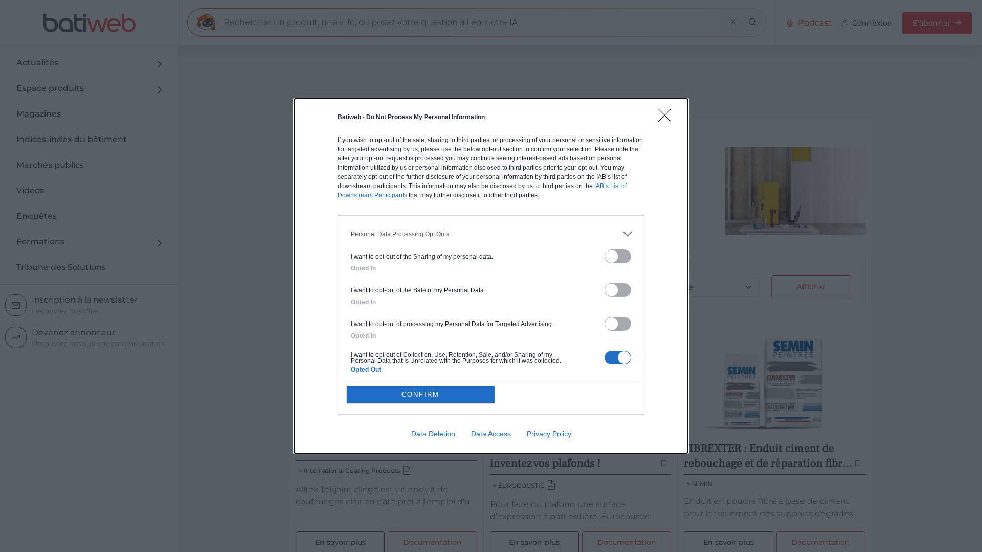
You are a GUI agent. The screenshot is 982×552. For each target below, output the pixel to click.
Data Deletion (433, 434)
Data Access (491, 434)
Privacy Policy (549, 434)
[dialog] (491, 276)
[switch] (618, 256)
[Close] (668, 118)
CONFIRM (420, 394)
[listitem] (491, 233)
